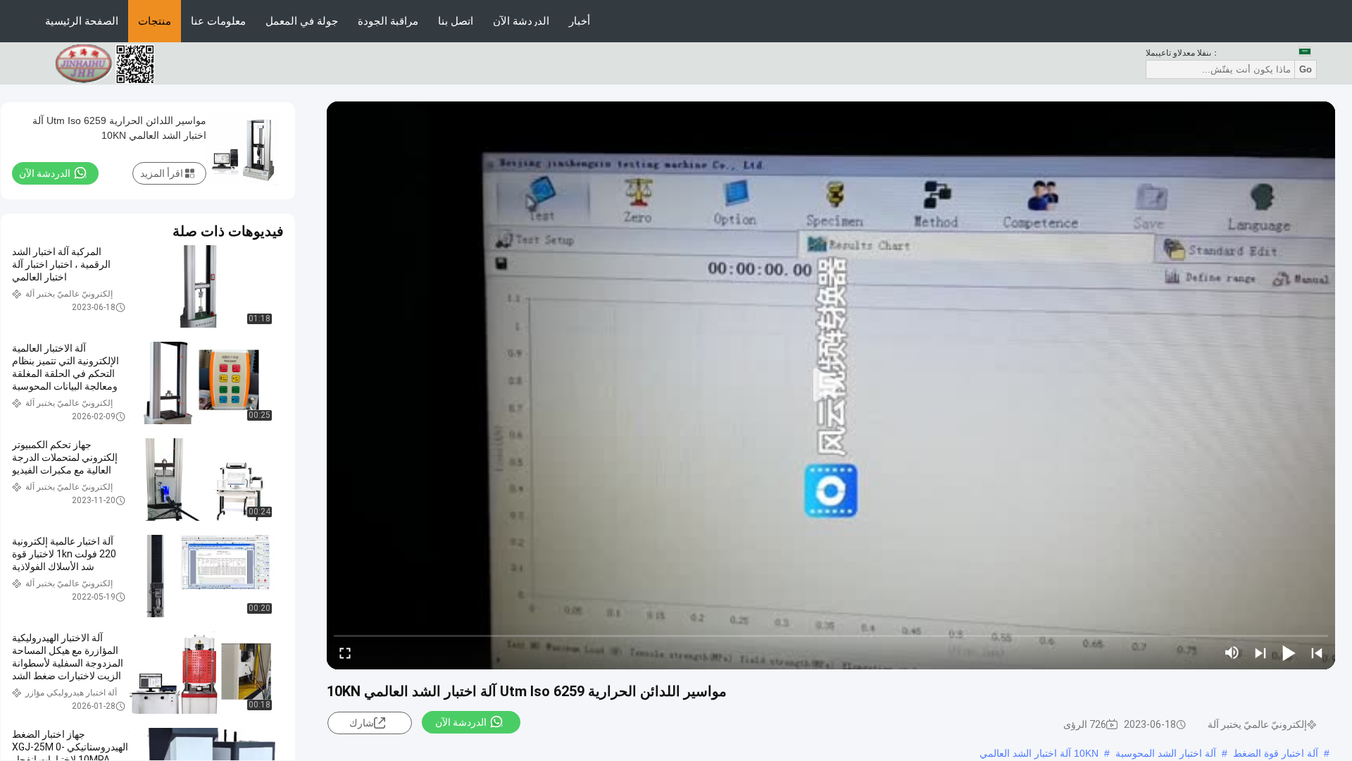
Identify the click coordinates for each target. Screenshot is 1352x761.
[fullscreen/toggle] (345, 652)
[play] (831, 385)
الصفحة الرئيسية (81, 21)
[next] (1260, 652)
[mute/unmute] (1232, 652)
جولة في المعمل (301, 21)
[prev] (1317, 652)
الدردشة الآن (521, 21)
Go (1305, 69)
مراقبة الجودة (388, 21)
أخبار (579, 21)
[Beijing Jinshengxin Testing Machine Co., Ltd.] (112, 63)
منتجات (154, 21)
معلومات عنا (218, 21)
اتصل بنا (455, 21)
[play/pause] (1289, 652)
